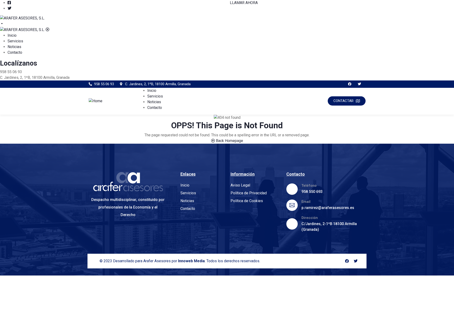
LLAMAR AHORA (244, 2)
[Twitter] (359, 84)
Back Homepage (229, 140)
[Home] (95, 100)
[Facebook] (349, 84)
